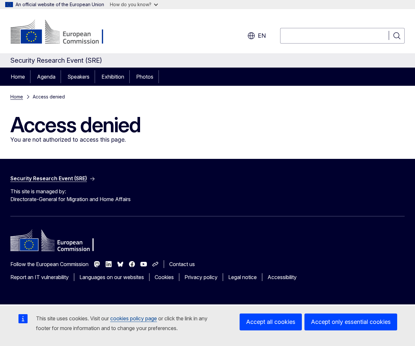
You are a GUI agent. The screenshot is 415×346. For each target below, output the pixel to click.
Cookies (164, 277)
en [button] (262, 35)
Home (18, 76)
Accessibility (282, 277)
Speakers (78, 76)
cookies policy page (133, 318)
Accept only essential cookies (351, 321)
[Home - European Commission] (62, 32)
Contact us (182, 264)
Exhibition (112, 76)
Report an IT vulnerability (39, 277)
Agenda (46, 76)
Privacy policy (201, 277)
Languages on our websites (111, 277)
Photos (144, 76)
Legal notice (242, 277)
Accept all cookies (270, 321)
